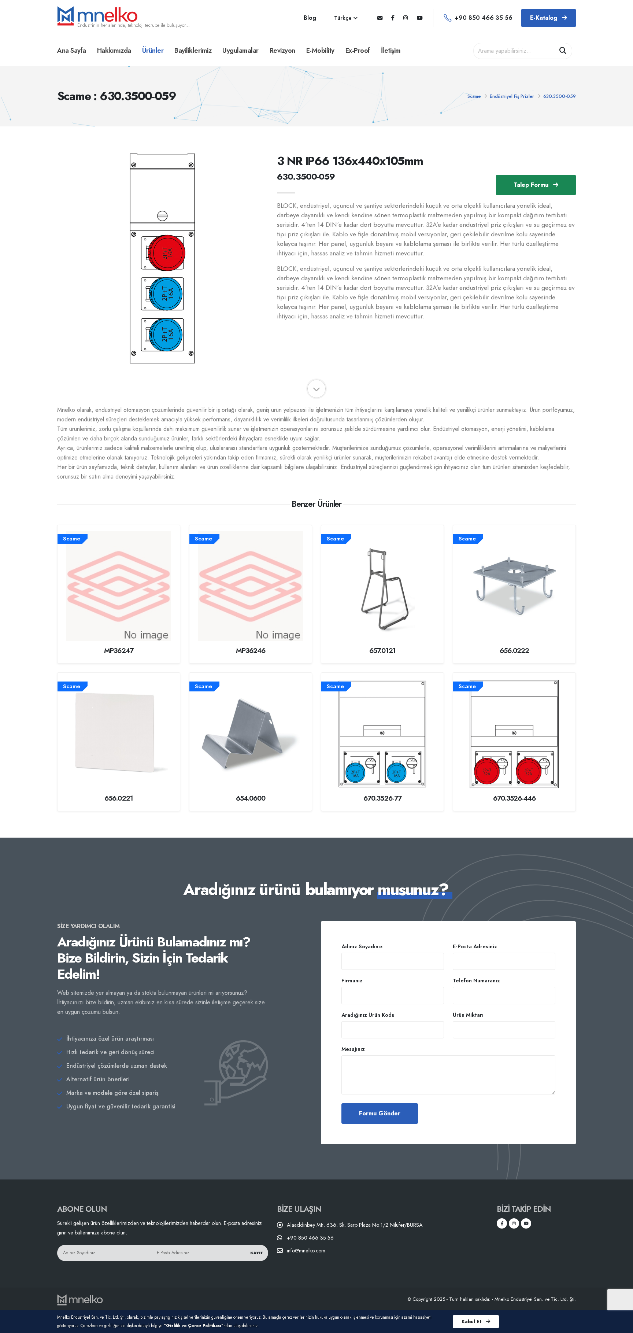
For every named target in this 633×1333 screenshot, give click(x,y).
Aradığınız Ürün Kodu (368, 1015)
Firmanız (352, 980)
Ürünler (153, 50)
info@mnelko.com (306, 1250)
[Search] (563, 51)
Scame (474, 96)
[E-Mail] (379, 18)
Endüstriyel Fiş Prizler (512, 96)
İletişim (391, 50)
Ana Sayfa (71, 50)
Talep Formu (532, 185)
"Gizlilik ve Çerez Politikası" (193, 1326)
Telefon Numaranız (476, 980)
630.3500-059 (559, 96)
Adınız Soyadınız (362, 946)
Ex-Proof (357, 50)
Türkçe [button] (343, 18)
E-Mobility (320, 50)
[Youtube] (420, 18)
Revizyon (282, 50)
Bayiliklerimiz (192, 50)
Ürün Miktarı (468, 1015)
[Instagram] (405, 18)
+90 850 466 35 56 (483, 18)
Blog (310, 18)
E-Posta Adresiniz (475, 946)
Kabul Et (472, 1321)
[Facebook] (393, 18)
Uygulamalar (240, 50)
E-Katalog (544, 18)
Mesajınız (353, 1049)
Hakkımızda (114, 50)
